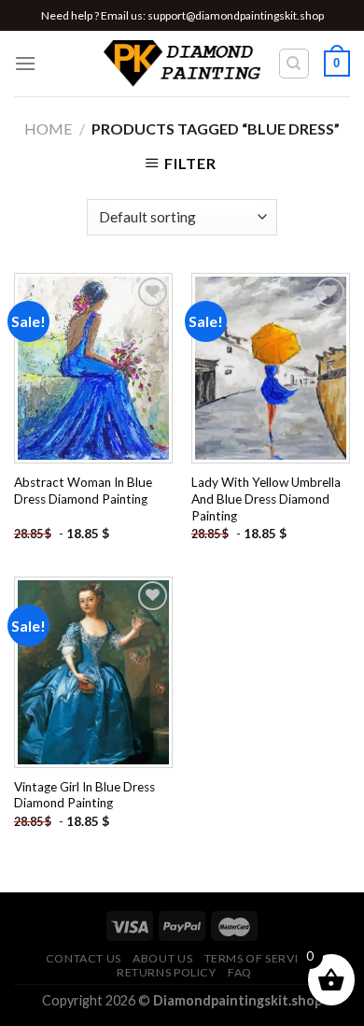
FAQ (240, 972)
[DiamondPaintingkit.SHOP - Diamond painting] (182, 63)
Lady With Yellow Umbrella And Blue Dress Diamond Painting (266, 498)
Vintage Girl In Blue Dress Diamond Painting (84, 795)
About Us (162, 958)
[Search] (294, 63)
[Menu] (25, 63)
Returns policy (167, 972)
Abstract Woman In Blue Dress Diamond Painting (83, 490)
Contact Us (83, 958)
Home (48, 128)
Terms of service (259, 958)
